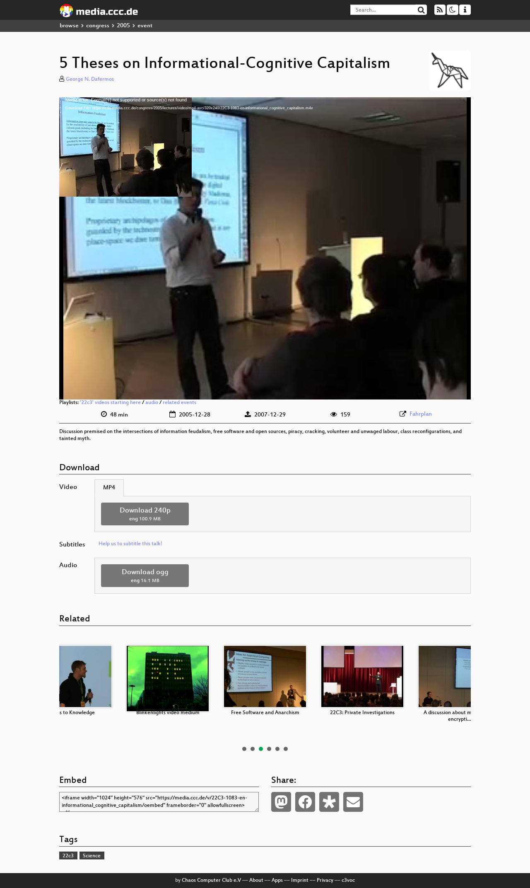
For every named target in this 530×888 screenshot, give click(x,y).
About (256, 880)
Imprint (299, 880)
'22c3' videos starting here (110, 403)
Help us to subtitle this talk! (130, 544)
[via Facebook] (305, 802)
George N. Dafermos (90, 79)
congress (97, 25)
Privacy (325, 880)
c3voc (348, 880)
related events (179, 403)
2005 (123, 25)
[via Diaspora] (329, 802)
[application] (265, 248)
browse (69, 25)
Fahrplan (421, 414)
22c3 (68, 856)
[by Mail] (353, 802)
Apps (277, 880)
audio (151, 403)
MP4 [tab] (109, 487)
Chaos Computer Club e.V (211, 880)
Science (92, 856)
